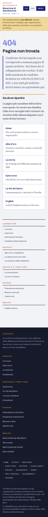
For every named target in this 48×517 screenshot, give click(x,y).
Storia (15, 462)
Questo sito (10, 296)
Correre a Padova (12, 277)
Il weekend (8, 400)
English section (11, 308)
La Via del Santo (11, 273)
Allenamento (28, 474)
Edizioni (23, 466)
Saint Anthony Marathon (14, 437)
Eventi (34, 470)
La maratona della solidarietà (17, 261)
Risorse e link (9, 421)
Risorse (9, 478)
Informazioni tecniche (14, 237)
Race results (8, 451)
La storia (8, 229)
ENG (33, 8)
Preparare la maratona (14, 288)
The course (8, 442)
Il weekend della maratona (16, 241)
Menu (40, 8)
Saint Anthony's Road (13, 447)
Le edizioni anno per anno (15, 257)
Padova (8, 470)
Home (5, 462)
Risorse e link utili (12, 292)
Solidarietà (8, 374)
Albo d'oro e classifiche (14, 253)
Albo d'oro (7, 365)
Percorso (27, 462)
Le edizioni (8, 369)
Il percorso (9, 233)
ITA (26, 8)
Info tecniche (12, 474)
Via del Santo (37, 466)
